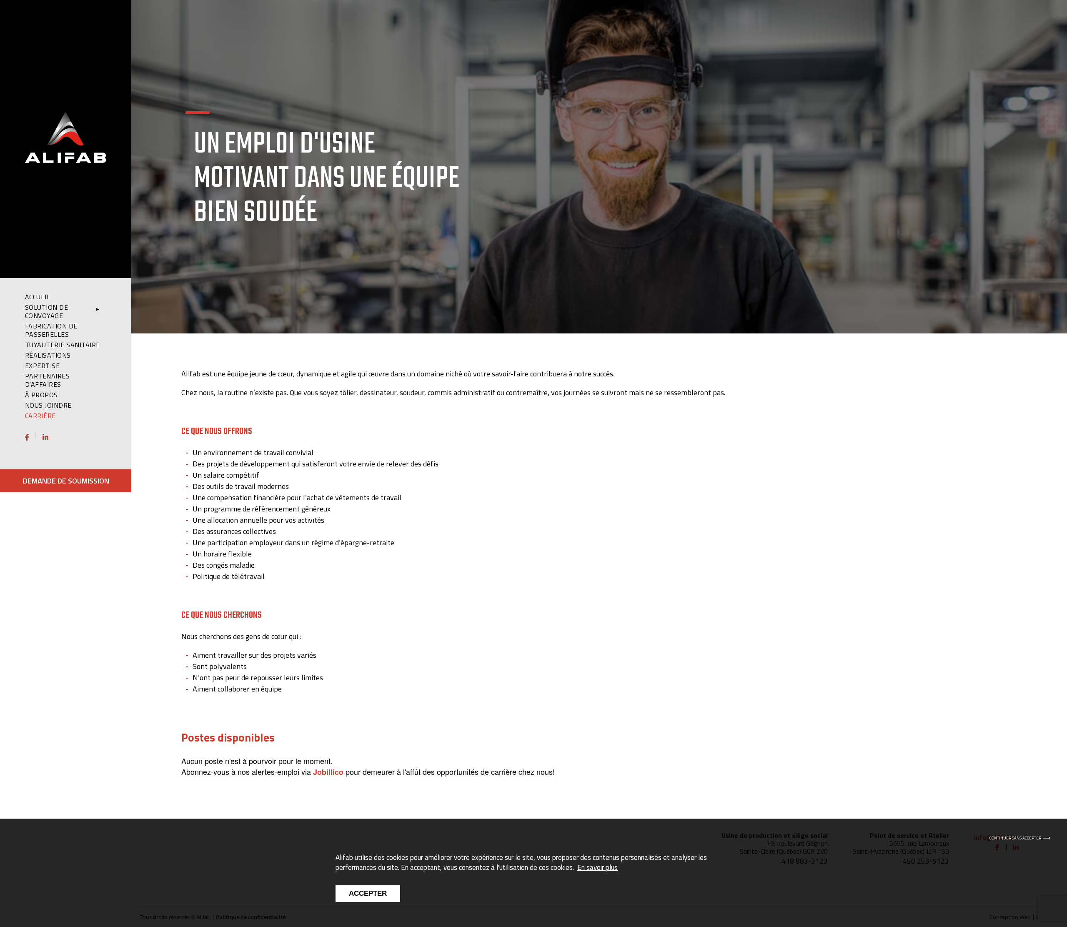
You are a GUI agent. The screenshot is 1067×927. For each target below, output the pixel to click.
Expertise (42, 365)
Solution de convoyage (46, 311)
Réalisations (48, 355)
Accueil (37, 297)
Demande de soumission (66, 480)
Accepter (368, 893)
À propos (41, 395)
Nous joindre (48, 405)
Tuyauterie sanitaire (62, 345)
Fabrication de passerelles (51, 330)
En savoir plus (597, 867)
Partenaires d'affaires (47, 380)
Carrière (40, 415)
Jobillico (328, 772)
